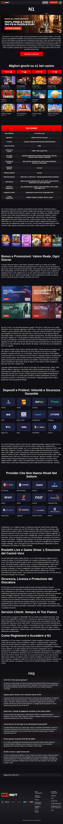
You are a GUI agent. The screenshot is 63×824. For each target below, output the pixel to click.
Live (22, 71)
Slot (53, 71)
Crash (38, 71)
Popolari (7, 71)
